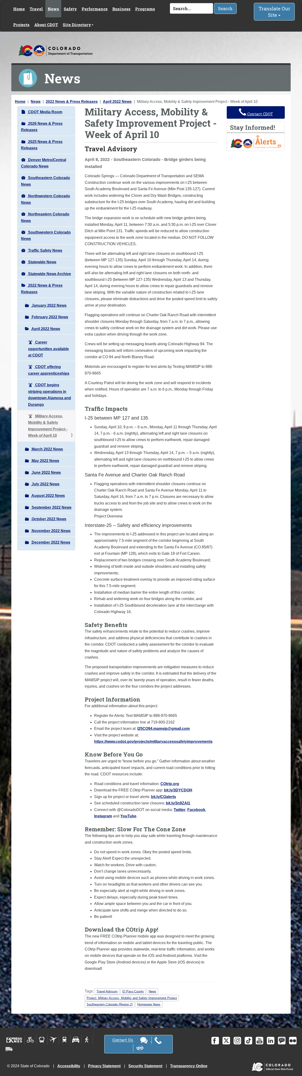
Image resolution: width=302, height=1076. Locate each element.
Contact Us (123, 1040)
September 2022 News (51, 507)
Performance (95, 8)
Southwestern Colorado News (46, 235)
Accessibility (68, 1066)
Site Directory (77, 24)
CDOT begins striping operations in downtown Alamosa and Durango (49, 394)
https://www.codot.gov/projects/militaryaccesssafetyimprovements (153, 742)
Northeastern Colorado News (45, 217)
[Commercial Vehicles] (9, 1049)
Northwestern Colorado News (45, 199)
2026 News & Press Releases (42, 127)
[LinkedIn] (270, 1040)
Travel (36, 8)
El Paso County (133, 991)
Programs (145, 8)
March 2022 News (47, 449)
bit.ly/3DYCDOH (178, 790)
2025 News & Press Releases (42, 145)
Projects (21, 24)
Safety (70, 8)
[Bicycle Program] (30, 1039)
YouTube (128, 816)
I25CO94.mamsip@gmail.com (163, 729)
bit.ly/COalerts (163, 797)
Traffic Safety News (44, 250)
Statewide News (41, 262)
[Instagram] (237, 1040)
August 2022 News (48, 496)
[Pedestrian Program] (87, 1039)
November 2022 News (51, 531)
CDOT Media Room (44, 112)
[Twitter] (226, 1040)
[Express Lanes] (14, 1039)
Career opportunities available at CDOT (48, 348)
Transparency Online (188, 1066)
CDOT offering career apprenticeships (48, 370)
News (53, 8)
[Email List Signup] (281, 1040)
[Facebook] (215, 1040)
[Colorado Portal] (273, 1066)
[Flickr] (292, 1040)
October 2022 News (48, 519)
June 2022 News (46, 473)
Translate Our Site (274, 11)
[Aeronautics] (53, 1039)
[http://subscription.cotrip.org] (256, 141)
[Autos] (76, 1039)
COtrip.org (169, 784)
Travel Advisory (107, 991)
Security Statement (145, 1066)
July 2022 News (45, 484)
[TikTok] (248, 1040)
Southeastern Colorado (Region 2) (110, 1004)
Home (19, 8)
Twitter (179, 810)
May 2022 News (45, 461)
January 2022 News (49, 305)
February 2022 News (49, 317)
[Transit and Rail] (42, 1039)
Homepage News (148, 1004)
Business (121, 8)
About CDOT (46, 24)
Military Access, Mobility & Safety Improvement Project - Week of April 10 (47, 425)
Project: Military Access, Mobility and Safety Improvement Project (132, 998)
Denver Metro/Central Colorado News (43, 163)
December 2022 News (50, 542)
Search (225, 8)
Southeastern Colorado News (45, 181)
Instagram (103, 816)
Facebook (196, 810)
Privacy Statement (104, 1066)
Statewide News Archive (49, 274)
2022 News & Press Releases (72, 102)
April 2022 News (117, 102)
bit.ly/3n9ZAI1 (178, 803)
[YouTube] (259, 1040)
